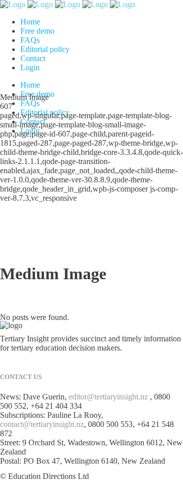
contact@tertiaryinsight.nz (42, 424)
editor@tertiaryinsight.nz (108, 396)
